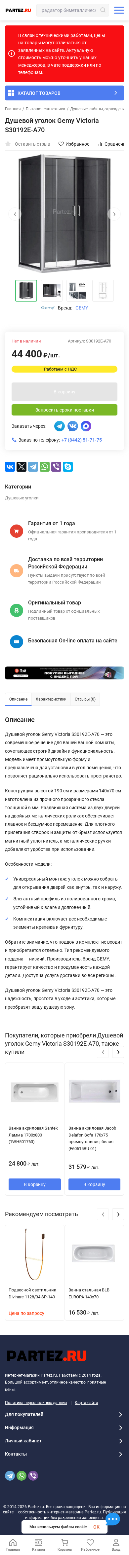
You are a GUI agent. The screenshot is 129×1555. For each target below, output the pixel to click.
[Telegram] (33, 467)
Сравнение (116, 144)
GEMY (81, 308)
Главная (13, 109)
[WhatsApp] (45, 467)
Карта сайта (86, 1402)
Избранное (77, 144)
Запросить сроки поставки (64, 410)
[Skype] (68, 467)
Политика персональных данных (36, 1402)
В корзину (64, 391)
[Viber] (56, 467)
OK (96, 1527)
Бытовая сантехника (45, 109)
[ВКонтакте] (10, 467)
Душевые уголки (22, 497)
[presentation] (15, 214)
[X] (21, 467)
